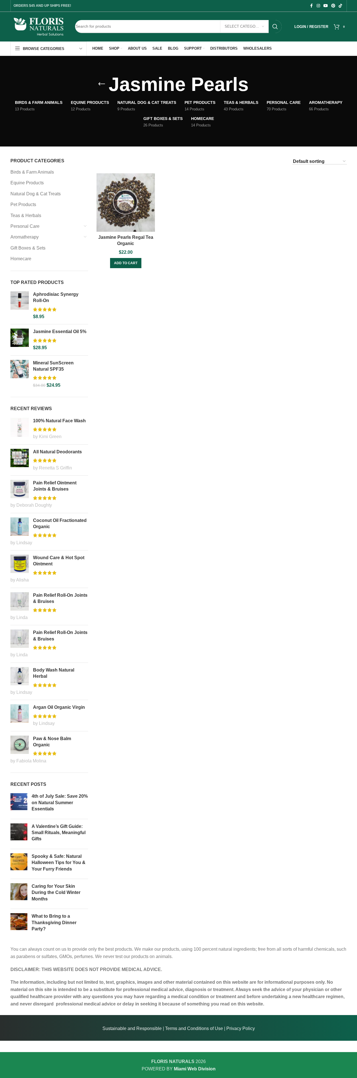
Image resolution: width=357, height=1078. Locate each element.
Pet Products (23, 204)
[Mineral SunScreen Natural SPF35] (19, 374)
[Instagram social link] (318, 6)
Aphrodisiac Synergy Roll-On (55, 297)
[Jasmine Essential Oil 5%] (19, 340)
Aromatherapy (24, 237)
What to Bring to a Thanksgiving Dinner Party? (54, 922)
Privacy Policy (240, 1028)
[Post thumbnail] (18, 803)
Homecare (20, 258)
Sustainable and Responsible (132, 1028)
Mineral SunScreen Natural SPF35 (53, 365)
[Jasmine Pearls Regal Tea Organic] (126, 202)
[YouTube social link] (326, 6)
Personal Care (25, 226)
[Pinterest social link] (333, 6)
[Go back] (102, 84)
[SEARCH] (275, 26)
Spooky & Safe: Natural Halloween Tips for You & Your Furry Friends (59, 862)
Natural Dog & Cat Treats (35, 193)
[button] (125, 263)
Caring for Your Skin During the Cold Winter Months (56, 892)
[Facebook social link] (311, 6)
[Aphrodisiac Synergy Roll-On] (19, 305)
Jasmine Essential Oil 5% (59, 331)
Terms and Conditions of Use (194, 1028)
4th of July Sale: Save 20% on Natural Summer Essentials (60, 802)
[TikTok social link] (340, 6)
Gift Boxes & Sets (27, 248)
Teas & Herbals (25, 215)
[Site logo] (38, 26)
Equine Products (27, 182)
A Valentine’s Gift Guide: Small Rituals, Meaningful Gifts (59, 832)
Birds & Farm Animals (32, 172)
